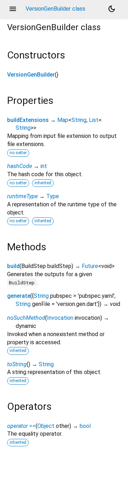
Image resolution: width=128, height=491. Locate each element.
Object (45, 426)
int (44, 166)
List (93, 120)
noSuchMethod (26, 317)
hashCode (19, 166)
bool (85, 426)
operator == (21, 426)
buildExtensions (28, 120)
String (78, 120)
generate (18, 295)
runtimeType (22, 196)
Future (90, 266)
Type (52, 196)
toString (17, 364)
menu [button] (13, 9)
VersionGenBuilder (31, 74)
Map (62, 120)
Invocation (60, 317)
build (13, 266)
